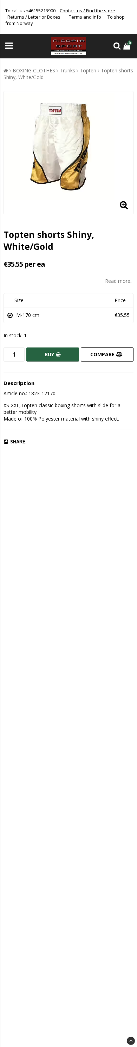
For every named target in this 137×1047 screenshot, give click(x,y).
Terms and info (85, 17)
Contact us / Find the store (87, 10)
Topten (88, 70)
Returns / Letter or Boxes (33, 17)
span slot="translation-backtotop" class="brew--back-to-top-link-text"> (130, 1040)
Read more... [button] (119, 281)
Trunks (67, 70)
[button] (127, 46)
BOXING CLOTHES (34, 70)
